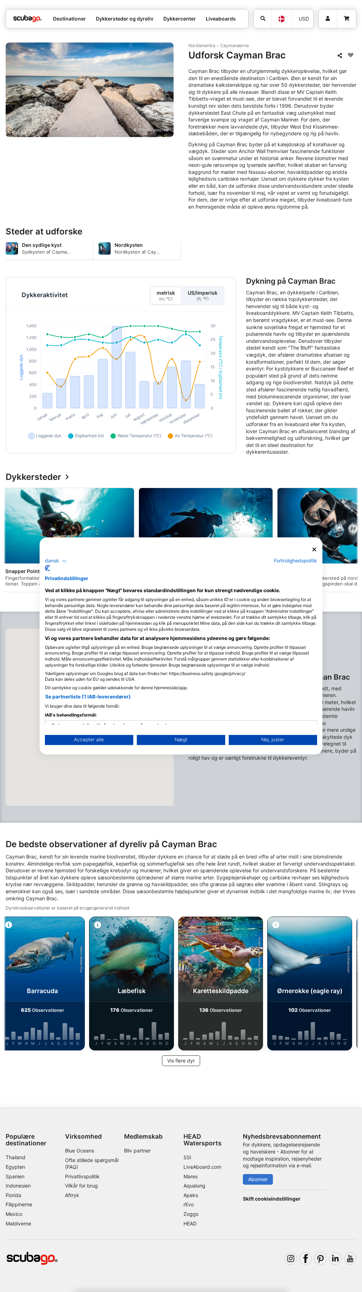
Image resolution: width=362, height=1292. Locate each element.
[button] (56, 561)
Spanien (15, 1176)
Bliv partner (137, 1151)
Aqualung (194, 1186)
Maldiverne (18, 1223)
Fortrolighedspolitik (295, 560)
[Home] (27, 18)
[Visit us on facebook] (305, 1258)
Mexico (14, 1214)
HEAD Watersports (202, 1140)
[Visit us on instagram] (291, 1258)
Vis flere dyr (181, 1061)
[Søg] (262, 19)
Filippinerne (19, 1204)
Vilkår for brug (81, 1186)
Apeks (190, 1195)
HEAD (190, 1223)
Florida (13, 1195)
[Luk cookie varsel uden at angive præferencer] (314, 549)
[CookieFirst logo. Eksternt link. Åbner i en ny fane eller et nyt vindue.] (47, 568)
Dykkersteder (33, 477)
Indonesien (18, 1186)
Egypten (15, 1167)
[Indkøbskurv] (346, 19)
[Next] (350, 541)
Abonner (258, 1179)
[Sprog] (281, 19)
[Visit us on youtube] (350, 1258)
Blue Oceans (79, 1151)
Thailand (15, 1157)
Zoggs (190, 1214)
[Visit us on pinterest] (320, 1258)
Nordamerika (201, 45)
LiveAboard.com (202, 1167)
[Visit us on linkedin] (335, 1258)
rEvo (188, 1204)
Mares (190, 1176)
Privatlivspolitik (82, 1176)
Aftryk (72, 1195)
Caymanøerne (234, 45)
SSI (187, 1157)
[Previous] (12, 541)
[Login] (328, 19)
